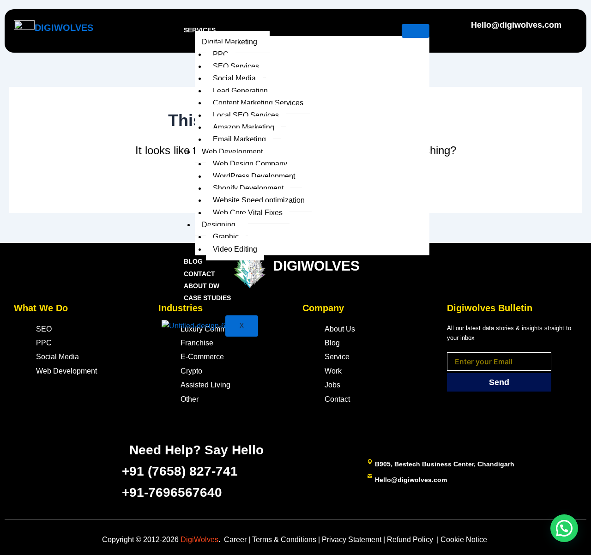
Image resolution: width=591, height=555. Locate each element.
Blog (193, 261)
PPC (221, 54)
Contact (199, 274)
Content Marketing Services (258, 103)
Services (200, 30)
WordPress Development (254, 176)
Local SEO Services (246, 115)
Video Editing (235, 249)
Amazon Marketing (243, 127)
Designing (218, 225)
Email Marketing (239, 139)
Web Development (232, 152)
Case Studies (207, 298)
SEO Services (236, 66)
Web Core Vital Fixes (248, 213)
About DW (201, 286)
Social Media (234, 78)
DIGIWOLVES (64, 28)
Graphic (226, 237)
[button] (564, 528)
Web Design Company (250, 164)
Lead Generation (240, 91)
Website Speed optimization (259, 200)
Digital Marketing (229, 42)
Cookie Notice (464, 539)
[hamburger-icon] (415, 31)
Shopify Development (248, 188)
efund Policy (410, 539)
